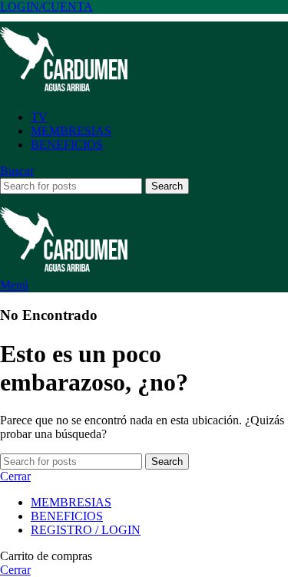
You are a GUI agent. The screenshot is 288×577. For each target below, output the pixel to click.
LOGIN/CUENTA (46, 6)
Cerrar (15, 476)
